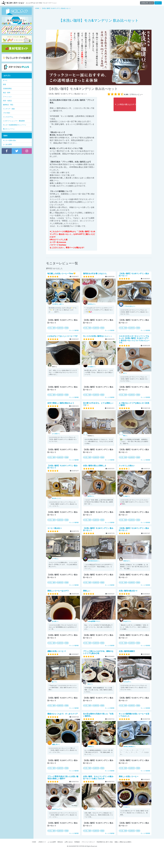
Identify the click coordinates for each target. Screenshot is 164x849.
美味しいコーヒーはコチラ (58, 591)
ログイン (158, 3)
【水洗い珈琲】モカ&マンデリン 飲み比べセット (134, 274)
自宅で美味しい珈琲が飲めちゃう (60, 403)
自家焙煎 (60, 328)
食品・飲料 (6, 92)
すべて (5, 80)
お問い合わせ (69, 842)
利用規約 (77, 842)
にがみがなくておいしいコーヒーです (62, 336)
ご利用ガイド (42, 842)
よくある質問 (7, 144)
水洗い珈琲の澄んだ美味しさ (94, 465)
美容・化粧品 (7, 100)
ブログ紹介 (6, 113)
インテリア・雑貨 (9, 109)
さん (58, 304)
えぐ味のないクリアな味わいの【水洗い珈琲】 (134, 404)
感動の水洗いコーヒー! (56, 651)
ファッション (7, 96)
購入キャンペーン (9, 129)
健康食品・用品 (8, 104)
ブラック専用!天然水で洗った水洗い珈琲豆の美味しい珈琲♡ (62, 777)
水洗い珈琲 (52, 328)
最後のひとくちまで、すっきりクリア (62, 714)
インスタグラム (8, 117)
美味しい (86, 591)
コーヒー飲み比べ (54, 528)
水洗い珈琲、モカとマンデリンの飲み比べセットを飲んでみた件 (98, 777)
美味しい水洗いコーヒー (128, 776)
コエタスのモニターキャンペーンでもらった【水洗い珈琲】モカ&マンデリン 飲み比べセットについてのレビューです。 (134, 339)
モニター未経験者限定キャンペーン (14, 125)
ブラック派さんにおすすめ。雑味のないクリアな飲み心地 (98, 652)
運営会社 (60, 842)
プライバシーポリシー (88, 842)
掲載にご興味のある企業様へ (123, 842)
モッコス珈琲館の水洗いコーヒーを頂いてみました (134, 715)
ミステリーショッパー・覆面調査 (14, 121)
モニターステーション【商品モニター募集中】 (13, 3)
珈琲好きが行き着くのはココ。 (95, 273)
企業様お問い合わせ (147, 3)
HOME (34, 842)
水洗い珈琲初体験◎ (127, 651)
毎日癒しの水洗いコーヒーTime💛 (61, 273)
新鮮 (67, 328)
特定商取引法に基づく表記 (105, 842)
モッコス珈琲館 (74, 330)
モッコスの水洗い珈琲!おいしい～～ (97, 336)
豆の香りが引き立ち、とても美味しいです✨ (98, 404)
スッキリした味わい (127, 465)
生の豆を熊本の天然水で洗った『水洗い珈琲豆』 (98, 715)
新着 (4, 84)
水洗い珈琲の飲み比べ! (128, 591)
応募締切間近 (7, 88)
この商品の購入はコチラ (126, 104)
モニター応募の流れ (9, 140)
